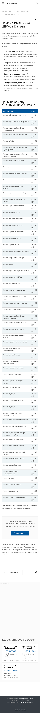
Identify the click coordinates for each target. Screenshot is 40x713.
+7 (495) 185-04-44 (11, 670)
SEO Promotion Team (26, 702)
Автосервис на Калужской (29, 647)
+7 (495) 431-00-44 (29, 651)
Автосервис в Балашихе (10, 666)
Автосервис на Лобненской (10, 647)
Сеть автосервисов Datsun (24, 698)
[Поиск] (37, 3)
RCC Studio (25, 700)
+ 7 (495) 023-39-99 (11, 651)
